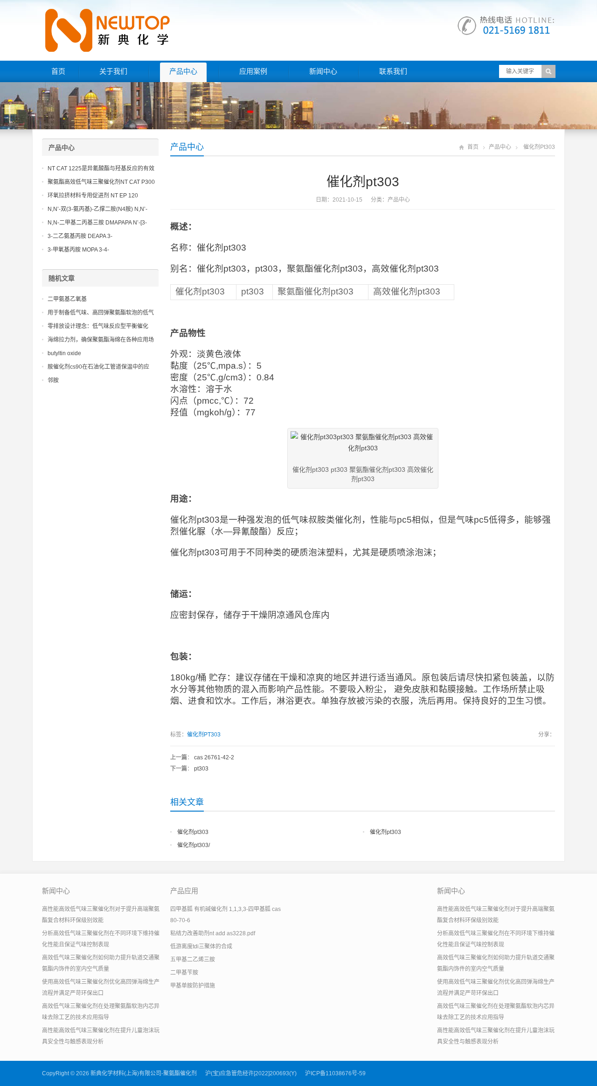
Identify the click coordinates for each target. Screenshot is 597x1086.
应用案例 (253, 71)
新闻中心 (323, 71)
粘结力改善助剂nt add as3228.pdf (212, 933)
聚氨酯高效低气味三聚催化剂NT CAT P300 (101, 182)
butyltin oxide (64, 353)
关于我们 (113, 71)
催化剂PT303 (204, 734)
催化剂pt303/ (193, 845)
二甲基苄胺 (184, 972)
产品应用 (184, 891)
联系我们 (393, 71)
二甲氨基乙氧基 (67, 299)
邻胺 (53, 380)
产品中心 (183, 71)
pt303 (201, 768)
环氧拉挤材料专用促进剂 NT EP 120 (93, 195)
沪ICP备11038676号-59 (335, 1073)
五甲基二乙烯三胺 (192, 959)
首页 (58, 71)
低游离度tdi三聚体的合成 (201, 946)
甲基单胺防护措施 (192, 985)
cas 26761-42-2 (214, 757)
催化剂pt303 (192, 832)
